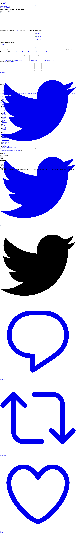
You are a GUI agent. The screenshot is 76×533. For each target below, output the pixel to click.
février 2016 (3, 126)
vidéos (3, 101)
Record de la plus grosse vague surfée (7, 145)
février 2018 (3, 113)
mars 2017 (3, 120)
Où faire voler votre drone (5, 143)
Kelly (10, 11)
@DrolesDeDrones (7, 43)
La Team (3, 3)
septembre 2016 (4, 122)
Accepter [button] (22, 154)
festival (59, 93)
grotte (74, 93)
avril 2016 (3, 124)
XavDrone (2, 150)
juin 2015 (3, 132)
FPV (65, 93)
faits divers (3, 98)
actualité (5, 61)
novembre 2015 (4, 128)
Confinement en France (5, 140)
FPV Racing (69, 93)
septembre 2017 (4, 117)
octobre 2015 (4, 129)
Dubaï (57, 93)
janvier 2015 (4, 135)
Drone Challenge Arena (5, 142)
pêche (30, 94)
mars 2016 (3, 125)
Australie (10, 93)
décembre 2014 (4, 136)
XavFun (5, 153)
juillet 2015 (3, 131)
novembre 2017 (4, 115)
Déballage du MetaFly (5, 105)
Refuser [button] (26, 154)
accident (2, 93)
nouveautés (22, 94)
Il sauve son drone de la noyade (4, 7)
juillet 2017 (3, 118)
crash (43, 93)
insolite (3, 94)
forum (13, 61)
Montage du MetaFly (5, 104)
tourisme (47, 94)
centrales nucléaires (23, 93)
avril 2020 (3, 110)
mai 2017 (3, 119)
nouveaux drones (4, 100)
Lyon (7, 94)
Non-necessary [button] (2, 167)
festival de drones (62, 93)
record (32, 94)
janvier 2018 (4, 114)
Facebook (3, 44)
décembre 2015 (4, 127)
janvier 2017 (4, 121)
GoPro (73, 93)
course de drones (34, 93)
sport (36, 94)
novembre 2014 (4, 137)
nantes (15, 94)
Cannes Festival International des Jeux (7, 141)
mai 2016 (3, 123)
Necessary (2, 165)
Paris (24, 94)
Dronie (5, 150)
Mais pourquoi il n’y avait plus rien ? (7, 107)
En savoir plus (29, 154)
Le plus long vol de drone (5, 146)
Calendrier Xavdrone (5, 106)
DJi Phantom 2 (51, 93)
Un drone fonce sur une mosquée (5, 6)
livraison (5, 94)
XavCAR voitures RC (10, 150)
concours (29, 93)
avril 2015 (3, 133)
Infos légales (5, 2)
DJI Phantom (47, 93)
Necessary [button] (1, 164)
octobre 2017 (4, 116)
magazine (10, 94)
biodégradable (15, 93)
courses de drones (39, 93)
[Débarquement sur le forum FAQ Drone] (14, 27)
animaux (6, 93)
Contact (3, 1)
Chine (26, 93)
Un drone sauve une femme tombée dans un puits (9, 147)
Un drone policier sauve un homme (7, 144)
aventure (13, 93)
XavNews (4, 102)
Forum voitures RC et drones (17, 150)
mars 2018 (3, 112)
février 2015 (3, 134)
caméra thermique (19, 93)
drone (11, 61)
